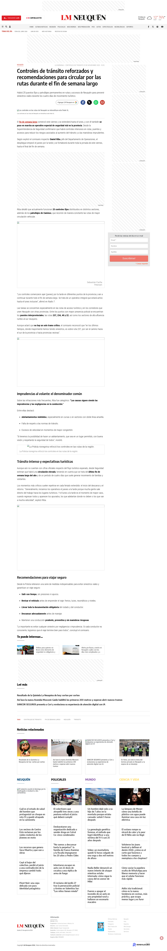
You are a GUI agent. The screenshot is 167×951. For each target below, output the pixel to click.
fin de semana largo (28, 121)
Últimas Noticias (41, 27)
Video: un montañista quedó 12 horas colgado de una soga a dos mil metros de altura (100, 854)
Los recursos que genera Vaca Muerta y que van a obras (31, 850)
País (93, 27)
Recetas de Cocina (61, 31)
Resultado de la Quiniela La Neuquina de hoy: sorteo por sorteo (48, 695)
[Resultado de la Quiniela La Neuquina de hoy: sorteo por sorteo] (32, 747)
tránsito (77, 719)
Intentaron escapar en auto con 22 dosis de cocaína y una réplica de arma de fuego (65, 869)
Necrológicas (120, 27)
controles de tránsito (74, 65)
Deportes (129, 27)
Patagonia (111, 924)
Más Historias (46, 31)
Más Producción (84, 27)
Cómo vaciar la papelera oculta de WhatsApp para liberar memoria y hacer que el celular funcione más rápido (134, 873)
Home (32, 27)
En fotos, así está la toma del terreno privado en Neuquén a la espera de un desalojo (133, 762)
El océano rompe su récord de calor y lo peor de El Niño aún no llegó (133, 832)
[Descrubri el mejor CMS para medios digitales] (141, 947)
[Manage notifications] (161, 938)
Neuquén (52, 27)
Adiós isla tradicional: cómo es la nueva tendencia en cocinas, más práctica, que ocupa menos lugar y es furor (134, 894)
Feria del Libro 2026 (21, 31)
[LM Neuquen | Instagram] (157, 27)
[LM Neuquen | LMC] (34, 18)
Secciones (126, 929)
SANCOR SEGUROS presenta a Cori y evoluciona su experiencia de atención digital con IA (61, 704)
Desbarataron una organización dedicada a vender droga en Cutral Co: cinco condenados (65, 830)
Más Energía (71, 27)
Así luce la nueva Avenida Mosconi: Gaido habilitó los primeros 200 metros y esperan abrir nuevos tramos (69, 699)
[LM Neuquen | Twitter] (153, 27)
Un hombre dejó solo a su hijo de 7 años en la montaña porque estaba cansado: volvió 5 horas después (100, 814)
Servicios (126, 931)
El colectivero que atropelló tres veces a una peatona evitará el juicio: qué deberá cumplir (66, 812)
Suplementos (111, 931)
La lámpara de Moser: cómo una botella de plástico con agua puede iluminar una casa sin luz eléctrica (134, 814)
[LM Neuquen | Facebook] (149, 27)
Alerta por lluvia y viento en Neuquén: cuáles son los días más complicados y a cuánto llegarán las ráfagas (91, 651)
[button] (3, 26)
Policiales (61, 27)
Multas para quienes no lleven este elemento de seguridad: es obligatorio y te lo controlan (45, 651)
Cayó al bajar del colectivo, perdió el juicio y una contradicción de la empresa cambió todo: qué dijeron (31, 868)
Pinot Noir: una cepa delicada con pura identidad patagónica (29, 885)
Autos (98, 27)
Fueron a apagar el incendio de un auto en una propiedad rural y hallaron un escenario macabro (99, 896)
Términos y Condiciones (114, 934)
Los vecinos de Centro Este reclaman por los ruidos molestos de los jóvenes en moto (30, 833)
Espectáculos (108, 27)
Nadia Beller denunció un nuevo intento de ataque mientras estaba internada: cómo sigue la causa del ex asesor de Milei (100, 874)
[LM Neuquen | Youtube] (162, 27)
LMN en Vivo (35, 31)
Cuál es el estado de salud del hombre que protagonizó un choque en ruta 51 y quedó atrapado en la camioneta (32, 814)
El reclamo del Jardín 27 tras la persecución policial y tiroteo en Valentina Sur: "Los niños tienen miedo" (66, 886)
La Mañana (59, 65)
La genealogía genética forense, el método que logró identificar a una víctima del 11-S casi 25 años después (99, 835)
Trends (110, 929)
